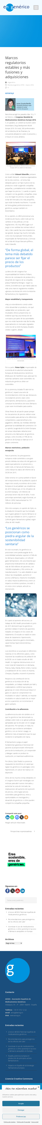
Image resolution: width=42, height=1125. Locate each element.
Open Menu (35, 7)
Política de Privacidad (23, 1122)
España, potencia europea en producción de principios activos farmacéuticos (20, 1058)
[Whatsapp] (12, 817)
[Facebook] (17, 817)
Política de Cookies (10, 1122)
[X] (22, 817)
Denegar (21, 1110)
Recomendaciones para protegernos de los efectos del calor (21, 920)
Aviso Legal (34, 1122)
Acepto (21, 1104)
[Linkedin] (7, 817)
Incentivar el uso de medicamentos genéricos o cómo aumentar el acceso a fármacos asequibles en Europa (22, 928)
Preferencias (21, 1117)
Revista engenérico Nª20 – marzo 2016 (21, 85)
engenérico (11, 82)
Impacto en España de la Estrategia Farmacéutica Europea (21, 1066)
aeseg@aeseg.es (17, 1012)
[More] (26, 817)
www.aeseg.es (15, 1015)
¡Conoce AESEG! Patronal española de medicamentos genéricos (22, 913)
